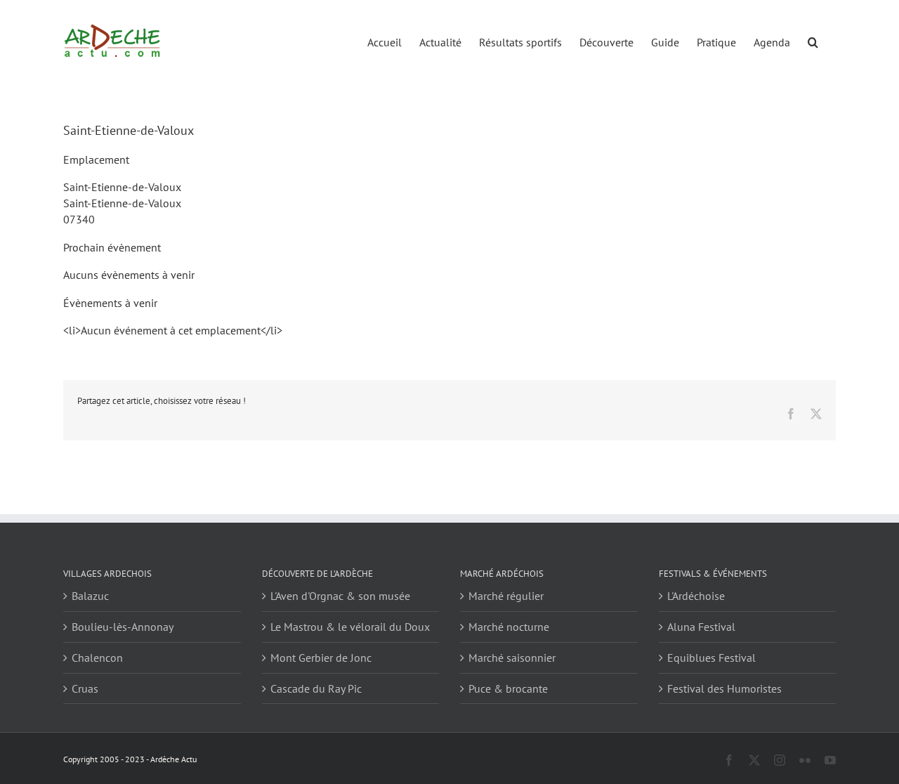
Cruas (85, 688)
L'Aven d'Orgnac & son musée (340, 596)
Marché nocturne (508, 627)
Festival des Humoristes (724, 688)
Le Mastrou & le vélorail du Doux (350, 627)
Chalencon (97, 658)
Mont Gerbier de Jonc (321, 658)
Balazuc (90, 596)
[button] (813, 41)
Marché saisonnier (512, 658)
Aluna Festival (701, 627)
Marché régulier (506, 596)
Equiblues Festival (711, 658)
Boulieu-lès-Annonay (122, 627)
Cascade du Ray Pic (316, 688)
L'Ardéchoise (696, 596)
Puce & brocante (508, 688)
